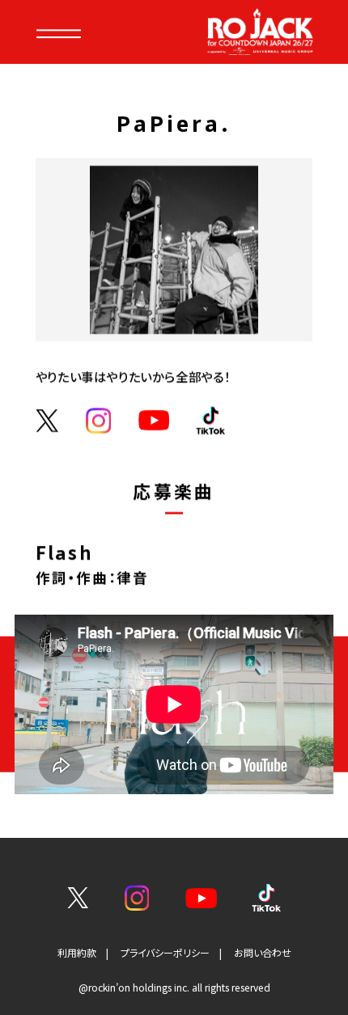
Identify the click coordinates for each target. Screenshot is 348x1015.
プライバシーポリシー (165, 952)
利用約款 (76, 952)
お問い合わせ (262, 952)
